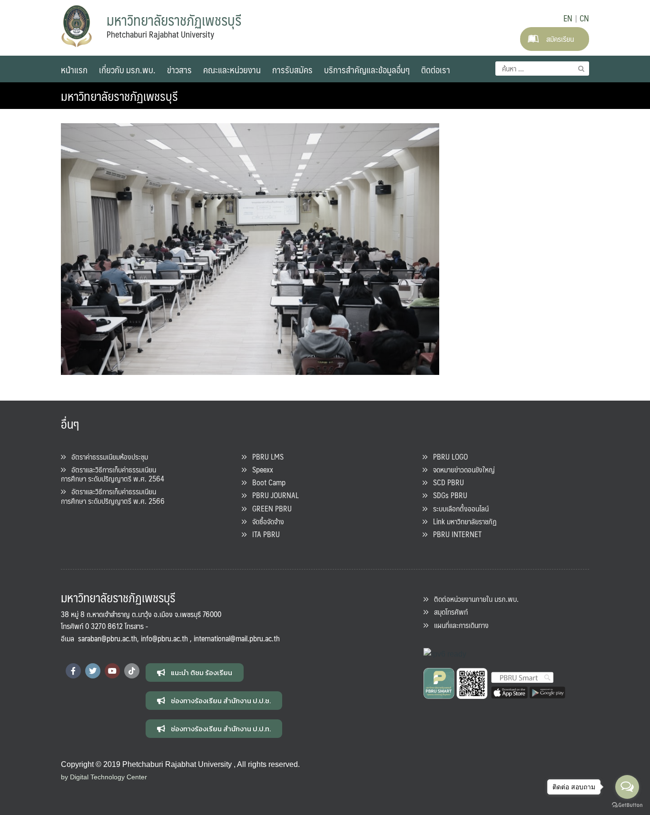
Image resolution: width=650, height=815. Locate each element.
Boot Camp (266, 482)
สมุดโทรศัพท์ (448, 611)
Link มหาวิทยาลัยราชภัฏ (462, 521)
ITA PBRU (263, 534)
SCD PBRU (445, 482)
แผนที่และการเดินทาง (458, 625)
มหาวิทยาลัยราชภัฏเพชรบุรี (119, 95)
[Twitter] (92, 670)
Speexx (259, 469)
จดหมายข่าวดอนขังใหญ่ (461, 469)
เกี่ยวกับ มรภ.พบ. (127, 69)
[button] (195, 672)
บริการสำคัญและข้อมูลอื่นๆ (367, 69)
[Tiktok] (131, 670)
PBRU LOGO (447, 456)
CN (584, 18)
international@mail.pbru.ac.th (237, 638)
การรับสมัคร (292, 69)
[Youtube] (112, 670)
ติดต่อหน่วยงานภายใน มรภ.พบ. (473, 598)
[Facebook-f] (73, 670)
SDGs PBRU (447, 495)
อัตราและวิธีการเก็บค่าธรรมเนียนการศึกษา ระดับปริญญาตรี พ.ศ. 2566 (113, 496)
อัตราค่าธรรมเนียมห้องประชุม (107, 456)
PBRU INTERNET (454, 534)
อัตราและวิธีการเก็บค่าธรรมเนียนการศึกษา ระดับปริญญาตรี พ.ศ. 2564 (112, 474)
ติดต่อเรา (435, 69)
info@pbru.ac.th (164, 638)
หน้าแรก (74, 69)
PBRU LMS (265, 456)
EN (567, 18)
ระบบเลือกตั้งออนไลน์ (458, 508)
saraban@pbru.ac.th (107, 638)
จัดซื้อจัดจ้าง (265, 521)
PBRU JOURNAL (272, 495)
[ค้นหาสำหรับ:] (542, 68)
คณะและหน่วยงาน (232, 69)
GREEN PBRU (269, 508)
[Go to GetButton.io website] (627, 805)
